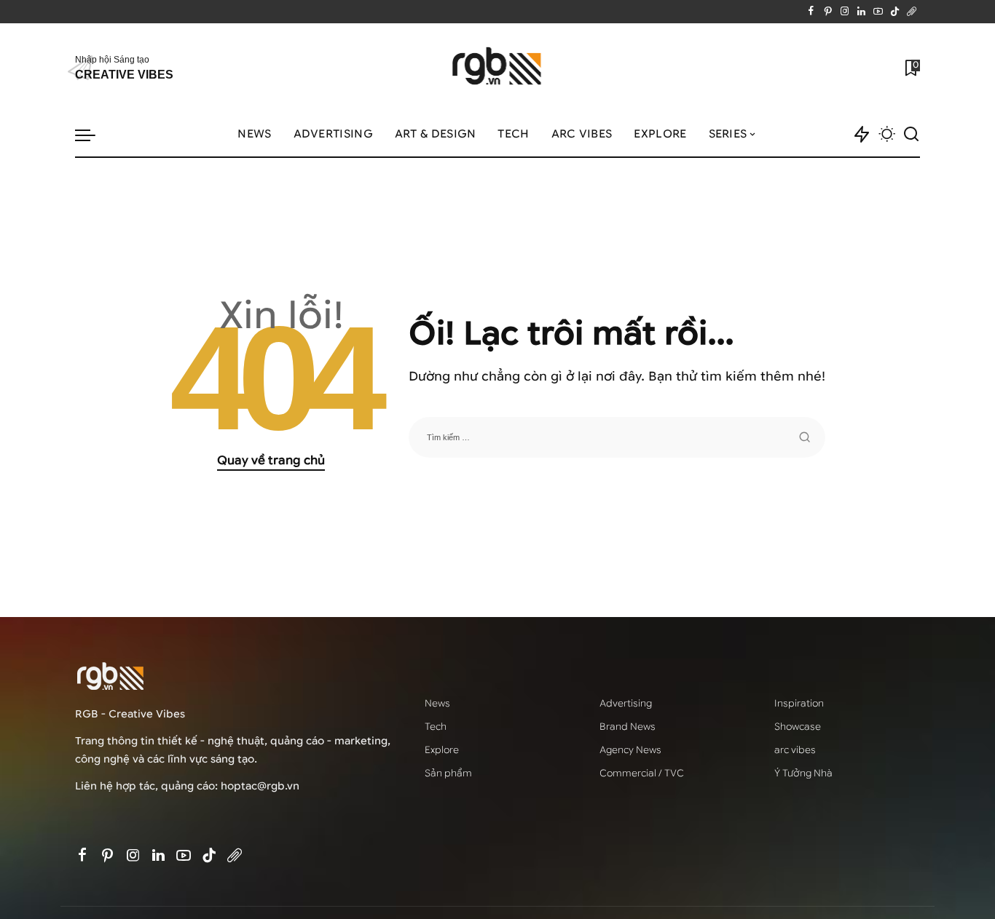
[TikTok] (894, 11)
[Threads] (911, 11)
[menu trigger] (92, 134)
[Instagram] (844, 11)
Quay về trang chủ (271, 460)
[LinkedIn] (861, 11)
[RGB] (498, 68)
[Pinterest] (827, 11)
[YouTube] (878, 11)
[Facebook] (811, 11)
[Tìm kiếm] (911, 134)
